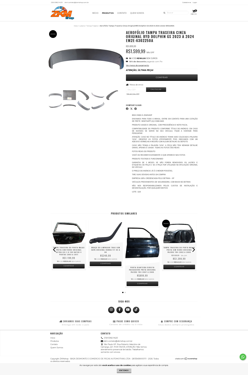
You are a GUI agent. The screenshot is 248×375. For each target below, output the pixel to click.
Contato (122, 13)
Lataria (82, 26)
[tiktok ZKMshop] (136, 310)
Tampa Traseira (92, 26)
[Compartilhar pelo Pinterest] (135, 108)
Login (195, 2)
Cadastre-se (186, 2)
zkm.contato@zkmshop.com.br (76, 2)
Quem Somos (137, 13)
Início (95, 13)
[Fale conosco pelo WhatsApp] (243, 357)
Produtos (108, 13)
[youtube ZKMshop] (128, 310)
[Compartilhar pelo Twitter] (131, 108)
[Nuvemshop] (186, 359)
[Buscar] (164, 13)
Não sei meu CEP (133, 94)
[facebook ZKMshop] (119, 310)
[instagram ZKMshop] (111, 310)
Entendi (124, 370)
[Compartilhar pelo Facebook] (127, 108)
